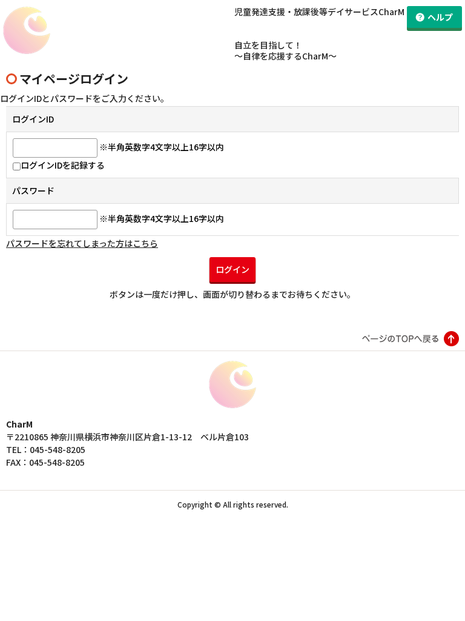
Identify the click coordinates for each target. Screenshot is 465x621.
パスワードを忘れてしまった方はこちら (82, 243)
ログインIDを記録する (63, 165)
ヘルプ (440, 17)
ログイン (232, 269)
